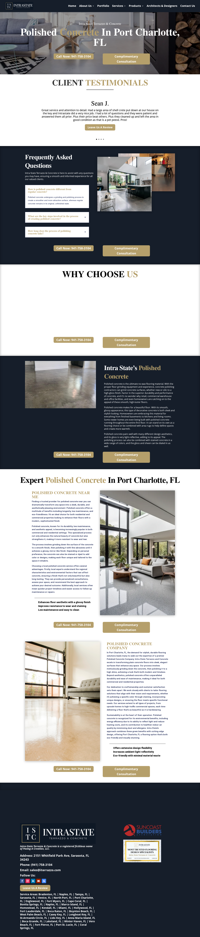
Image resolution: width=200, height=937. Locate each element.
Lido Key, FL (57, 918)
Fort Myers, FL (56, 901)
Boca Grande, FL (32, 921)
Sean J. (100, 103)
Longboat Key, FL (79, 914)
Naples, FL (65, 894)
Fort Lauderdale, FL (32, 911)
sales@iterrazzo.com (45, 870)
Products (135, 6)
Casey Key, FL (57, 914)
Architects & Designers (162, 6)
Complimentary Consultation (126, 58)
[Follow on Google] (44, 881)
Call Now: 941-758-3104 (73, 56)
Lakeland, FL (53, 921)
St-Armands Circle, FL (33, 918)
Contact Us (187, 6)
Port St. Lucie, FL (66, 925)
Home (72, 6)
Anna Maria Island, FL (81, 918)
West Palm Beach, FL (33, 914)
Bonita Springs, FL (31, 904)
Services (117, 6)
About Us (85, 6)
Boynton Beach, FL (81, 911)
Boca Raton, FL (56, 911)
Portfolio (103, 6)
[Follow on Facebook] (22, 881)
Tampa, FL (81, 894)
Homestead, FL (29, 908)
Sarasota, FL (27, 898)
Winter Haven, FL (75, 921)
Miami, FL (65, 908)
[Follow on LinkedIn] (33, 881)
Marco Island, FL (71, 904)
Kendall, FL (49, 908)
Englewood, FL (35, 901)
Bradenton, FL (47, 894)
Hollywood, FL (83, 908)
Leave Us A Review (100, 127)
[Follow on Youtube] (38, 881)
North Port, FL (63, 898)
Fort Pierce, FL (44, 925)
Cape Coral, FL (77, 901)
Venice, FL (44, 898)
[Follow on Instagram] (27, 881)
